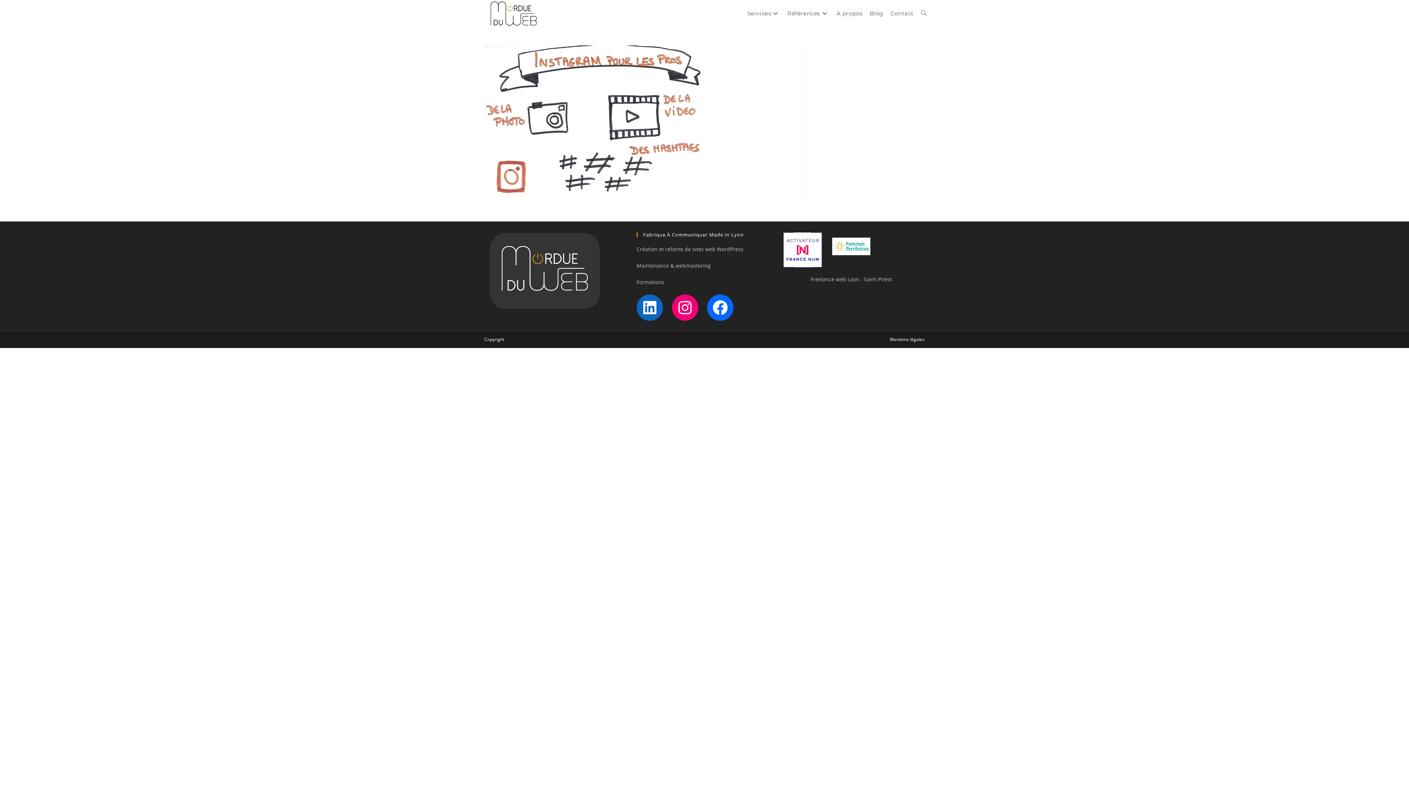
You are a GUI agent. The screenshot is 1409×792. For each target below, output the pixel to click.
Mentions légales (907, 339)
